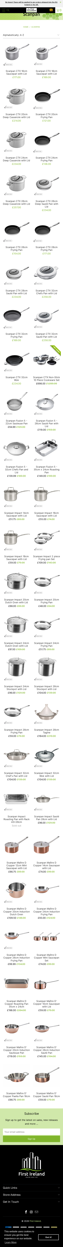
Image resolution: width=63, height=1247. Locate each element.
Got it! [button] (48, 1237)
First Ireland (35, 1221)
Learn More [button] (11, 1242)
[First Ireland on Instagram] (31, 1212)
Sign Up (31, 1139)
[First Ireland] (31, 10)
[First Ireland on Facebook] (26, 1212)
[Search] (8, 10)
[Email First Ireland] (36, 1212)
